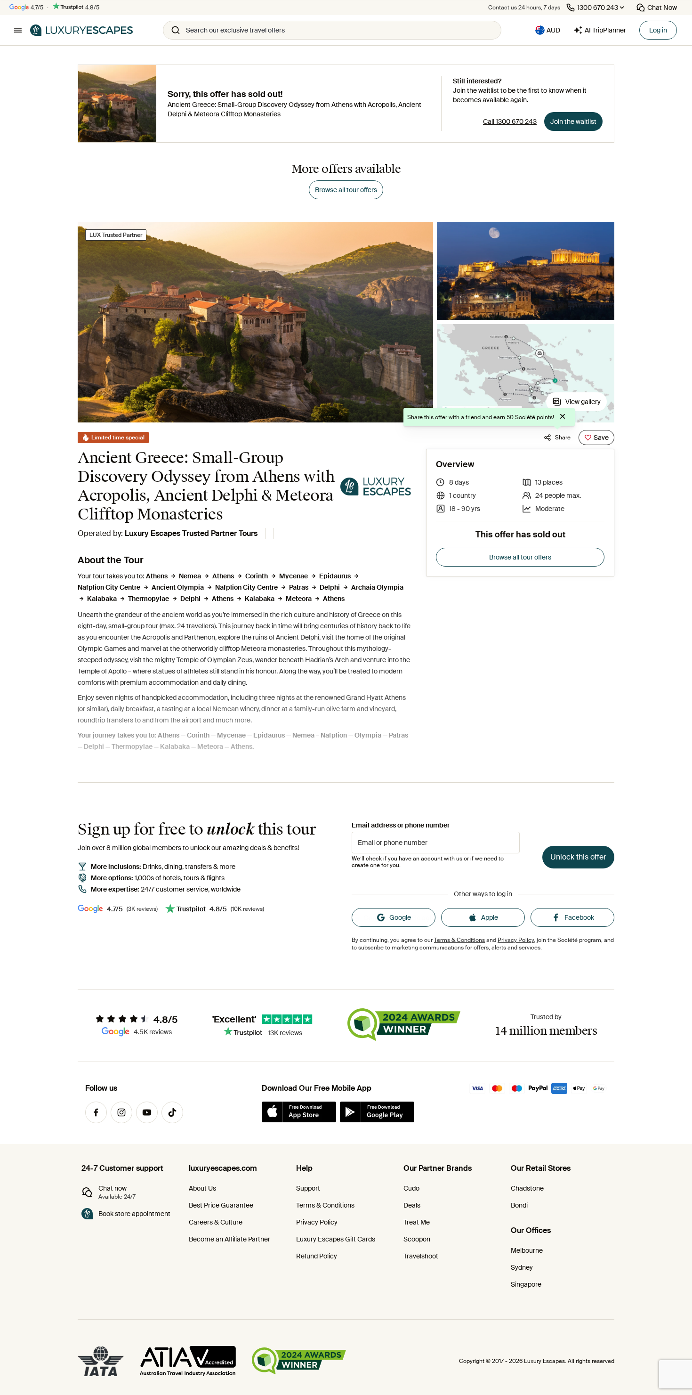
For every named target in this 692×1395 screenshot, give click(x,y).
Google (400, 917)
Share (563, 437)
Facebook (579, 917)
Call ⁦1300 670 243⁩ (510, 121)
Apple (489, 917)
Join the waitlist (573, 121)
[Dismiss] (562, 417)
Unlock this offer (578, 857)
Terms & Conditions (459, 940)
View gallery (583, 401)
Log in (658, 30)
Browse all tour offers (346, 190)
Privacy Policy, (516, 940)
